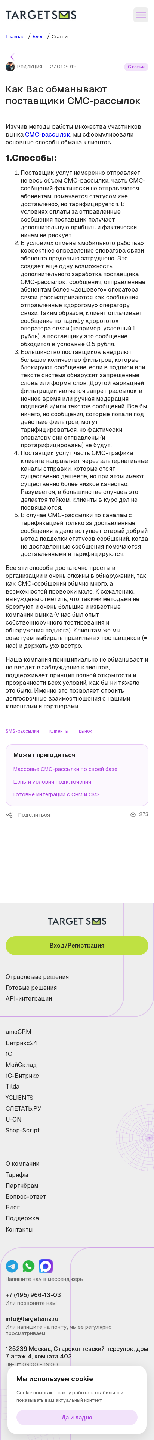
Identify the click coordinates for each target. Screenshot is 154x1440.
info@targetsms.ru (32, 1318)
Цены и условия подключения (52, 781)
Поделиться (12, 814)
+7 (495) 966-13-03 (33, 1295)
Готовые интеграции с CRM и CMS (56, 794)
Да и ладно (77, 1417)
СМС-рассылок (47, 134)
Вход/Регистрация (77, 945)
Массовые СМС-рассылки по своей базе (65, 769)
